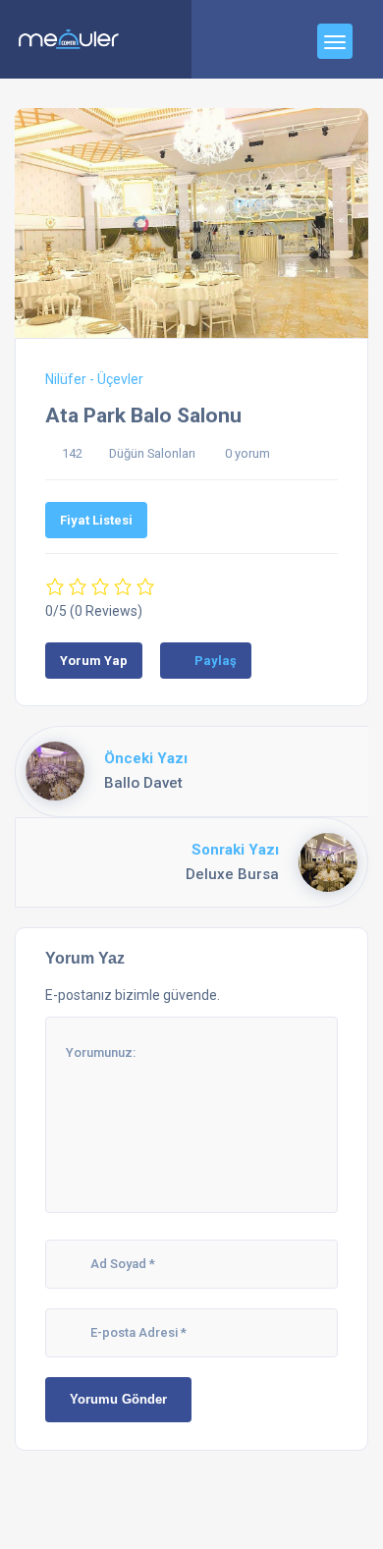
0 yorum (247, 453)
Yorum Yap (94, 660)
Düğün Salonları (152, 453)
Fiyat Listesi (96, 520)
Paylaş (215, 660)
